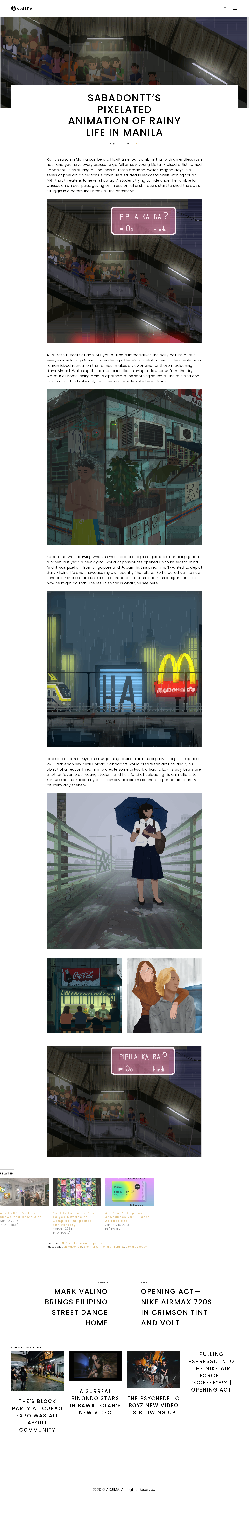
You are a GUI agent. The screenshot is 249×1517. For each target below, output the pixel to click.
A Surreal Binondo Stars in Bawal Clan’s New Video (95, 1402)
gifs (80, 1246)
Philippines (95, 1243)
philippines (117, 1246)
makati (94, 1246)
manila (104, 1246)
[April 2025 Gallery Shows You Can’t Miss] (24, 1192)
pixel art (131, 1246)
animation (70, 1246)
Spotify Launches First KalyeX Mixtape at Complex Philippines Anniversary (74, 1219)
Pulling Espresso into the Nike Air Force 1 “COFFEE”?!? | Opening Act (211, 1372)
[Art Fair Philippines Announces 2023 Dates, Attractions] (129, 1192)
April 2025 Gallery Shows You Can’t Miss (21, 1215)
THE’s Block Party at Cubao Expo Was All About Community (37, 1415)
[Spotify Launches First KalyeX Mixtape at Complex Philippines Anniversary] (77, 1192)
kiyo (86, 1246)
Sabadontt (143, 1246)
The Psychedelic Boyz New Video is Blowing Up (153, 1405)
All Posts (67, 1243)
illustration (80, 1243)
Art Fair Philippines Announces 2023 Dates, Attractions (128, 1217)
